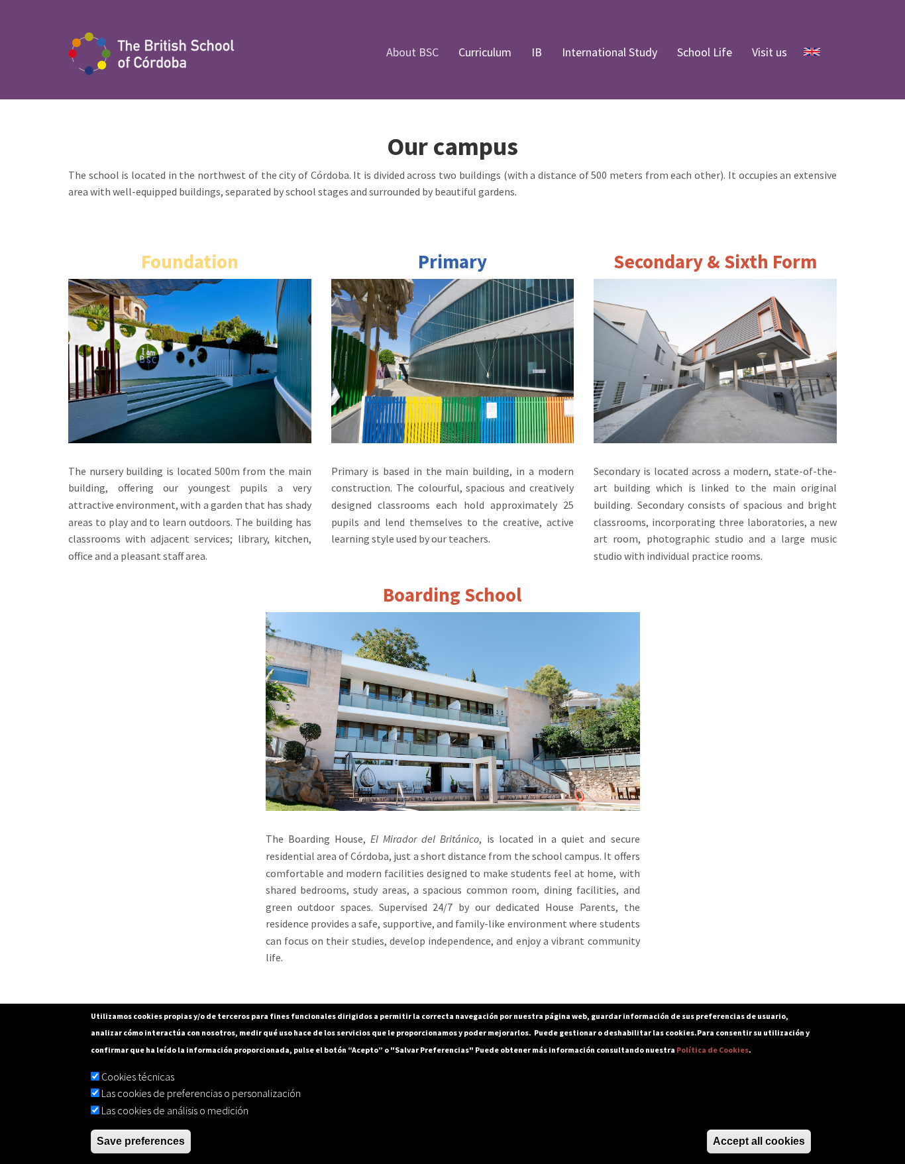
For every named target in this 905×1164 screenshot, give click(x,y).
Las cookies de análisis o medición (174, 1110)
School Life (704, 52)
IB (536, 52)
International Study (609, 52)
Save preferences (141, 1141)
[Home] (158, 52)
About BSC (412, 52)
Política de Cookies (712, 1050)
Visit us (769, 52)
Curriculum (484, 52)
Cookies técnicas (137, 1076)
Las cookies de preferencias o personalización (201, 1093)
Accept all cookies (759, 1141)
